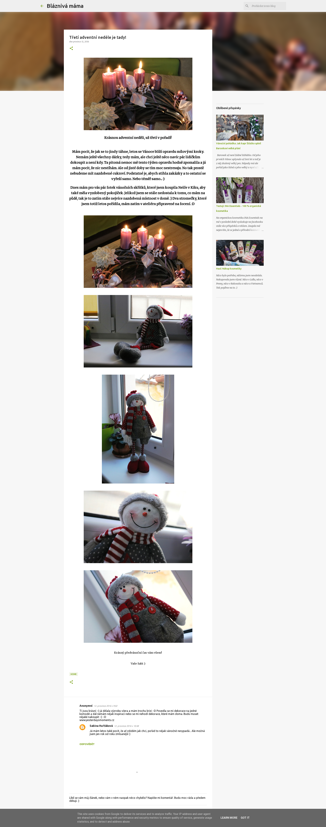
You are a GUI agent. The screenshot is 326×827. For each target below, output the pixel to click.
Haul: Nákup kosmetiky (228, 268)
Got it (245, 817)
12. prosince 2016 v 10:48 (126, 726)
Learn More (229, 817)
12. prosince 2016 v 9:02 (105, 706)
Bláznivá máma (65, 6)
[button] (71, 48)
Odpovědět (87, 744)
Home (74, 674)
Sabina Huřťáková (101, 725)
